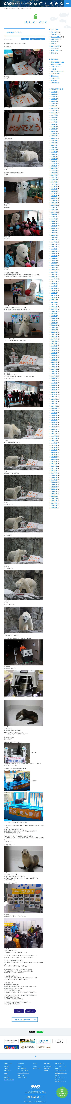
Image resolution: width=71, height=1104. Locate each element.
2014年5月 (54, 378)
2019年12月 (54, 223)
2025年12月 (54, 108)
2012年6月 (54, 431)
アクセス (6, 1075)
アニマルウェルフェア (60, 1070)
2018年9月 (54, 258)
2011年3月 (54, 466)
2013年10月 (54, 394)
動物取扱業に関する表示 (61, 1073)
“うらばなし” (54, 34)
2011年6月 (54, 459)
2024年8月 (54, 143)
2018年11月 (54, 253)
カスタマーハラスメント (61, 1081)
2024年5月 (54, 150)
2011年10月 (54, 450)
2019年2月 (54, 247)
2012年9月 (54, 424)
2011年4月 (54, 464)
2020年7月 (54, 207)
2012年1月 (54, 443)
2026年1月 (54, 106)
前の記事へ (20, 1011)
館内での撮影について (60, 1066)
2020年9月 (54, 203)
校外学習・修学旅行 (9, 1080)
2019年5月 (54, 240)
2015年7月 (54, 346)
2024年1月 (54, 159)
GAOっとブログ (36, 1068)
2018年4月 (54, 270)
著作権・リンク (59, 1068)
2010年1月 (54, 498)
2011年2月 (54, 468)
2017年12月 (54, 279)
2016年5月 (54, 323)
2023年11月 (54, 163)
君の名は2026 (54, 76)
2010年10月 (54, 477)
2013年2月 (54, 413)
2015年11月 (54, 337)
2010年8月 (54, 482)
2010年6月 (54, 487)
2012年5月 (54, 434)
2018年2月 (54, 274)
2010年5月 (54, 489)
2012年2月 (54, 441)
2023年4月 (54, 179)
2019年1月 (54, 249)
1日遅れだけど (55, 83)
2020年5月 (54, 212)
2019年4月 (54, 242)
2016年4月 (54, 325)
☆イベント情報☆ (56, 37)
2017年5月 (54, 295)
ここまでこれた (55, 78)
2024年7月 (54, 145)
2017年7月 (54, 290)
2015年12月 (54, 334)
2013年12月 (54, 390)
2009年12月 (54, 501)
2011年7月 (54, 457)
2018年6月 (54, 265)
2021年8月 (54, 182)
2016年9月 (54, 313)
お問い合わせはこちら (34, 1097)
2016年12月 (54, 307)
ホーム (6, 8)
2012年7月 (54, 429)
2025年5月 (54, 124)
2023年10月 (54, 166)
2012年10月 (54, 422)
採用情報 (46, 1070)
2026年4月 (54, 99)
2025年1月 (54, 131)
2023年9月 (54, 168)
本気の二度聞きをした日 (57, 62)
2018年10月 (54, 256)
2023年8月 (54, 170)
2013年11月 (54, 392)
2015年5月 (54, 350)
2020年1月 (54, 221)
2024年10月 (54, 138)
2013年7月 (54, 401)
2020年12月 (54, 196)
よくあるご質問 (47, 1066)
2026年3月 (54, 101)
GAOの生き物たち (22, 1068)
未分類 (52, 53)
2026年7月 (54, 92)
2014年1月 (54, 387)
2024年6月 (54, 147)
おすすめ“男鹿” (55, 46)
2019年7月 (54, 235)
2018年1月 (54, 276)
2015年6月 (54, 348)
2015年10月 (54, 339)
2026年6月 (54, 94)
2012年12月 (54, 417)
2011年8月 (54, 454)
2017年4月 (54, 297)
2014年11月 (54, 364)
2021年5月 (54, 184)
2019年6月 (54, 237)
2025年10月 (54, 113)
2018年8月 (54, 260)
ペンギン (53, 48)
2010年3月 (54, 494)
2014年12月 (54, 362)
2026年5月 (54, 96)
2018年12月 (54, 251)
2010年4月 (54, 491)
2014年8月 (54, 371)
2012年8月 (54, 427)
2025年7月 (54, 119)
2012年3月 (54, 438)
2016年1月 (54, 332)
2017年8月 (54, 288)
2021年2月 (54, 191)
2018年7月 (54, 263)
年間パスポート (8, 1070)
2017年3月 (54, 300)
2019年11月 (54, 226)
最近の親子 (54, 80)
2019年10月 (54, 228)
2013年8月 (54, 399)
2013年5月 (54, 406)
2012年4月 (54, 436)
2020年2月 (54, 219)
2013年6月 (54, 404)
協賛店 (5, 1073)
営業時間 (6, 1066)
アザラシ (53, 41)
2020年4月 (54, 214)
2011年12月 (54, 445)
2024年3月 (54, 154)
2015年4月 (54, 353)
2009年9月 (54, 507)
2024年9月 (54, 140)
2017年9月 (54, 286)
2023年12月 (54, 161)
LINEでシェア (40, 1031)
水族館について (8, 1063)
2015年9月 (54, 341)
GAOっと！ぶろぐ (15, 8)
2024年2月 (54, 156)
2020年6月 (54, 210)
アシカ (32, 39)
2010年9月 (54, 480)
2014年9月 (54, 369)
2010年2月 (54, 496)
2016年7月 (54, 318)
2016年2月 (54, 330)
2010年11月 (54, 475)
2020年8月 (54, 205)
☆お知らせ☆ (25, 39)
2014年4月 (54, 380)
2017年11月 (54, 281)
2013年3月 (54, 410)
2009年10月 (54, 505)
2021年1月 (54, 193)
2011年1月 (54, 470)
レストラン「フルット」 (23, 1073)
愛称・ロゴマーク (59, 1063)
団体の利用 (7, 1077)
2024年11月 (54, 136)
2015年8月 (54, 344)
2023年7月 (54, 173)
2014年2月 (54, 385)
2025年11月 (54, 110)
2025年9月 (54, 115)
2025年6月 (54, 122)
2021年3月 (54, 189)
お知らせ (35, 1066)
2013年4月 (54, 408)
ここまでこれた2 (55, 73)
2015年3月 (54, 355)
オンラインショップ (22, 1077)
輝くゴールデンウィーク (57, 71)
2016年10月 (54, 311)
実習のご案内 (47, 1068)
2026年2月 (54, 103)
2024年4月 (54, 152)
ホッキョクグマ (40, 39)
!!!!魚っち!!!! (54, 32)
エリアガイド (21, 1063)
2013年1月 (54, 415)
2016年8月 (54, 316)
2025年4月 (54, 126)
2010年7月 (54, 484)
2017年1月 (54, 304)
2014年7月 (54, 373)
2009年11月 (54, 503)
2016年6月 (54, 320)
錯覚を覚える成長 (56, 64)
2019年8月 (54, 233)
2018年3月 (54, 272)
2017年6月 (54, 293)
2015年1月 (54, 360)
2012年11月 (54, 420)
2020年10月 (54, 200)
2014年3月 (54, 383)
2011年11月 (54, 447)
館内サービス (21, 1075)
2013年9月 (54, 397)
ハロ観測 (53, 69)
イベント (35, 1063)
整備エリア (20, 1066)
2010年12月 (54, 473)
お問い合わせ (47, 1063)
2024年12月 (54, 133)
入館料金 (6, 1068)
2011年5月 (54, 461)
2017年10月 (54, 283)
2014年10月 (54, 367)
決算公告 (57, 1075)
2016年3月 (54, 327)
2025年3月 (54, 129)
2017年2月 (54, 302)
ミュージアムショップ (23, 1070)
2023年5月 (54, 177)
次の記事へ (30, 1011)
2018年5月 (54, 267)
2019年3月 (54, 244)
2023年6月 (54, 175)
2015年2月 (54, 357)
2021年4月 (54, 186)
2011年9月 (54, 452)
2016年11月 (54, 309)
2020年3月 (54, 216)
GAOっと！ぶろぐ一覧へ (23, 1019)
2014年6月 (54, 376)
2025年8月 (54, 117)
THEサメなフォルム (56, 66)
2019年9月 (54, 230)
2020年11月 (54, 198)
